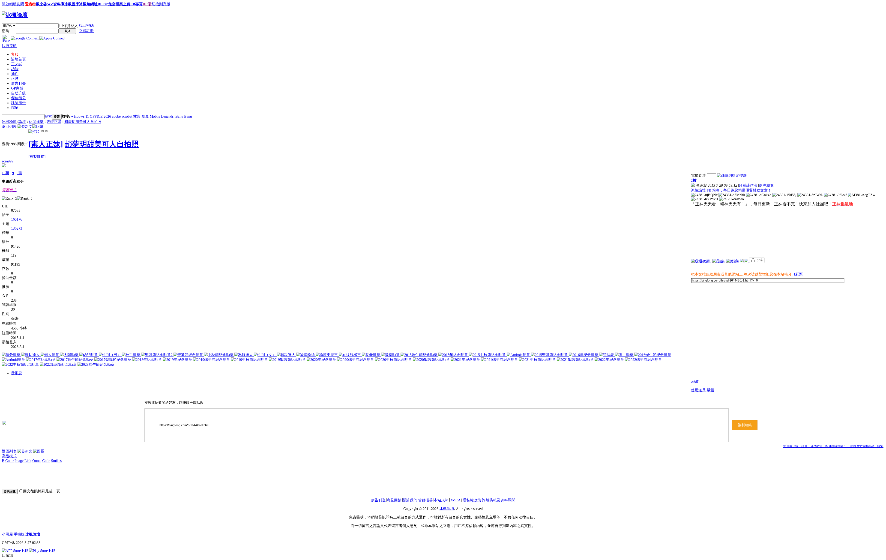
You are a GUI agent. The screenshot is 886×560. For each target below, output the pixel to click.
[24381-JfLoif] (835, 195)
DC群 (147, 4)
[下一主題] (47, 132)
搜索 (48, 116)
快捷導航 (9, 46)
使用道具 (698, 390)
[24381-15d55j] (784, 195)
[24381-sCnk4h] (758, 195)
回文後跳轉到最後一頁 (41, 491)
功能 (14, 69)
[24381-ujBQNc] (704, 195)
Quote (36, 461)
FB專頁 (136, 4)
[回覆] (37, 127)
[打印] (33, 132)
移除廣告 (18, 103)
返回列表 (9, 127)
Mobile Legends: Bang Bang (171, 116)
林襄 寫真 (141, 116)
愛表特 (30, 4)
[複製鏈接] (36, 157)
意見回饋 (394, 500)
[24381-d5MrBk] (731, 195)
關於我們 (409, 500)
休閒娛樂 (36, 122)
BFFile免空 (107, 4)
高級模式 (9, 456)
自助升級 (18, 93)
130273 (16, 228)
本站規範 (441, 500)
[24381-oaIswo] (731, 199)
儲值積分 (18, 98)
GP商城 (17, 88)
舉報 (710, 390)
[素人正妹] (45, 144)
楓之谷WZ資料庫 (50, 4)
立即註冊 (86, 31)
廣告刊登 (18, 83)
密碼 (5, 31)
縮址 (14, 108)
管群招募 (425, 500)
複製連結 (745, 425)
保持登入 (70, 26)
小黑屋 (7, 534)
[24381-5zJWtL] (810, 195)
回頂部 (7, 555)
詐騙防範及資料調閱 (498, 500)
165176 (16, 219)
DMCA (455, 500)
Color (9, 461)
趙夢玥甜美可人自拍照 (82, 122)
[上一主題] (42, 132)
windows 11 (80, 116)
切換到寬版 (161, 4)
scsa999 (7, 161)
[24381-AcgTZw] (861, 195)
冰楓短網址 (88, 4)
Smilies (56, 461)
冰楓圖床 (71, 4)
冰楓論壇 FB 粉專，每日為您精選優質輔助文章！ (731, 190)
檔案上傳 (123, 4)
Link (27, 461)
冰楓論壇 (9, 122)
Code (46, 461)
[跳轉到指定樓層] (732, 175)
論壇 (18, 59)
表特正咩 (54, 122)
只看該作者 (748, 185)
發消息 (16, 373)
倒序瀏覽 (766, 185)
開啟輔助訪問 (13, 4)
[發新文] (25, 127)
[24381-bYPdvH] (704, 199)
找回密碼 (86, 25)
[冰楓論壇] (15, 15)
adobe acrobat (122, 116)
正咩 (14, 79)
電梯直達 (698, 175)
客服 (14, 54)
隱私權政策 (472, 500)
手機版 (19, 534)
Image (19, 461)
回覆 (694, 381)
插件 (14, 74)
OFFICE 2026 (100, 116)
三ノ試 (16, 64)
